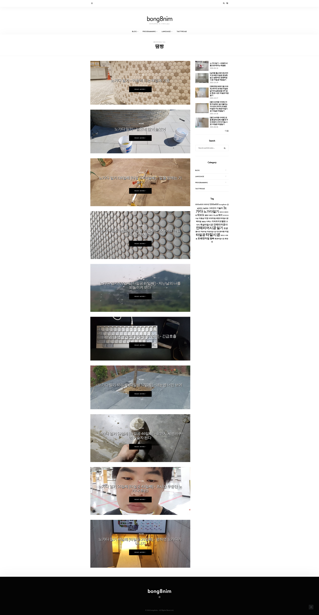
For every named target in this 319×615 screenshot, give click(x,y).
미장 (206, 218)
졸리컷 (198, 232)
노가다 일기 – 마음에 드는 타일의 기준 (140, 80)
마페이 (210, 215)
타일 (227, 231)
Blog (134, 31)
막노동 (215, 215)
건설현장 (205, 208)
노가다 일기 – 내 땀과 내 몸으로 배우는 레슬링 (219, 64)
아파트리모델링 (219, 221)
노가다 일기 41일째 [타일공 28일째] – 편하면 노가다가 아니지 (139, 541)
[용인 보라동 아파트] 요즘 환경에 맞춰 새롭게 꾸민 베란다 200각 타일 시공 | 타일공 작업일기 (219, 120)
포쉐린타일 (203, 238)
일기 (220, 228)
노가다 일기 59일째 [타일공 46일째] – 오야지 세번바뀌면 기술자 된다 (140, 435)
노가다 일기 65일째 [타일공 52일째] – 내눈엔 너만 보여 (140, 384)
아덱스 (208, 221)
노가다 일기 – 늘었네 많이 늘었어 (140, 128)
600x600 (199, 204)
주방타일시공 (211, 232)
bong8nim (223, 204)
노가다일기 (211, 211)
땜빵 (206, 215)
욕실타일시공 (206, 224)
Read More (140, 89)
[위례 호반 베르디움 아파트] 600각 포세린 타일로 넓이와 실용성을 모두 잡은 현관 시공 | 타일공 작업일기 (219, 91)
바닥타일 (212, 218)
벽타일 (198, 221)
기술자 (220, 208)
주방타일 (203, 232)
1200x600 (214, 204)
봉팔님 (204, 221)
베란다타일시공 (222, 218)
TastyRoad (182, 31)
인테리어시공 (206, 227)
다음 (227, 131)
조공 (226, 228)
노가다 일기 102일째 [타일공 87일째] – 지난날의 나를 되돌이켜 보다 (140, 285)
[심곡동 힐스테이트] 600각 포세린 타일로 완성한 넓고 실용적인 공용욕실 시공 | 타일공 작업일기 (219, 76)
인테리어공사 (220, 224)
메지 (220, 215)
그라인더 (212, 208)
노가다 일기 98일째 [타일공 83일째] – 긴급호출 (140, 336)
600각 (206, 204)
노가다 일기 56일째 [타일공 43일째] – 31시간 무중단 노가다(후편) (140, 488)
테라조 (223, 235)
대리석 (222, 212)
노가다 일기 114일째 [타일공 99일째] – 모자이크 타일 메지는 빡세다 (140, 232)
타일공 (200, 235)
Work (141, 75)
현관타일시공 (219, 239)
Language (166, 31)
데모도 (200, 215)
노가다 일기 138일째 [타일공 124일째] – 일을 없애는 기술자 (140, 179)
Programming (149, 31)
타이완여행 (220, 231)
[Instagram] (92, 3)
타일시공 (213, 234)
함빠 (212, 238)
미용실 (201, 218)
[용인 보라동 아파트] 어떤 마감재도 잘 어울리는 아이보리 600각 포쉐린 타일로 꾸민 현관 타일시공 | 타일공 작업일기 (219, 106)
